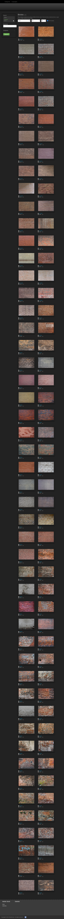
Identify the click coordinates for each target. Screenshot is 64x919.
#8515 (40, 544)
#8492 (40, 683)
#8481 (21, 788)
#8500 (40, 614)
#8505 (21, 579)
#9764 (40, 352)
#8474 (40, 840)
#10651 (21, 56)
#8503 (21, 596)
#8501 (21, 614)
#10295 (21, 318)
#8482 (40, 770)
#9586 (40, 422)
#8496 (40, 649)
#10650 (40, 56)
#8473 (21, 858)
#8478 (40, 805)
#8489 (21, 718)
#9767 (21, 335)
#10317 (40, 126)
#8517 (40, 527)
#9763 (21, 370)
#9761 (21, 387)
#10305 (21, 230)
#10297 (21, 300)
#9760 (40, 387)
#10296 (40, 300)
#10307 (21, 213)
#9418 (40, 474)
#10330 (40, 91)
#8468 (40, 892)
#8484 (40, 753)
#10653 (21, 39)
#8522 (40, 509)
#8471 (21, 875)
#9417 (21, 492)
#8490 (40, 701)
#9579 (21, 474)
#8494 (40, 666)
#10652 (40, 39)
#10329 (21, 108)
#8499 (21, 631)
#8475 (21, 840)
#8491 (21, 701)
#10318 (21, 126)
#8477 (21, 823)
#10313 (21, 161)
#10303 (21, 248)
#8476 (40, 823)
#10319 (40, 108)
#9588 (40, 405)
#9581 (40, 457)
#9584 (21, 439)
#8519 (21, 527)
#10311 (21, 178)
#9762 (40, 370)
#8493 (21, 683)
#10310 (40, 178)
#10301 (21, 265)
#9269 (21, 509)
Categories (7, 1)
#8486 (40, 736)
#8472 (40, 858)
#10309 (21, 196)
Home (3, 904)
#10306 (40, 213)
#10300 (40, 265)
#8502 (40, 596)
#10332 (40, 74)
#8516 (21, 544)
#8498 (40, 631)
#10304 (40, 230)
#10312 (40, 161)
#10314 (40, 143)
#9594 (21, 405)
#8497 (21, 649)
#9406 (40, 492)
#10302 (40, 248)
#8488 (40, 718)
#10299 (21, 283)
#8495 (21, 666)
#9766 (40, 335)
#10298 (40, 283)
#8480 (40, 788)
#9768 (40, 318)
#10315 (21, 143)
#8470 (40, 875)
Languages (14, 1)
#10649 (21, 74)
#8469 (21, 892)
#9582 (21, 457)
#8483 (21, 770)
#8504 (40, 579)
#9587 (21, 422)
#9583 (40, 439)
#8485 (21, 753)
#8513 (21, 561)
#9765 (21, 352)
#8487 (21, 736)
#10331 (21, 91)
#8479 (21, 805)
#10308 (40, 196)
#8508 (40, 561)
